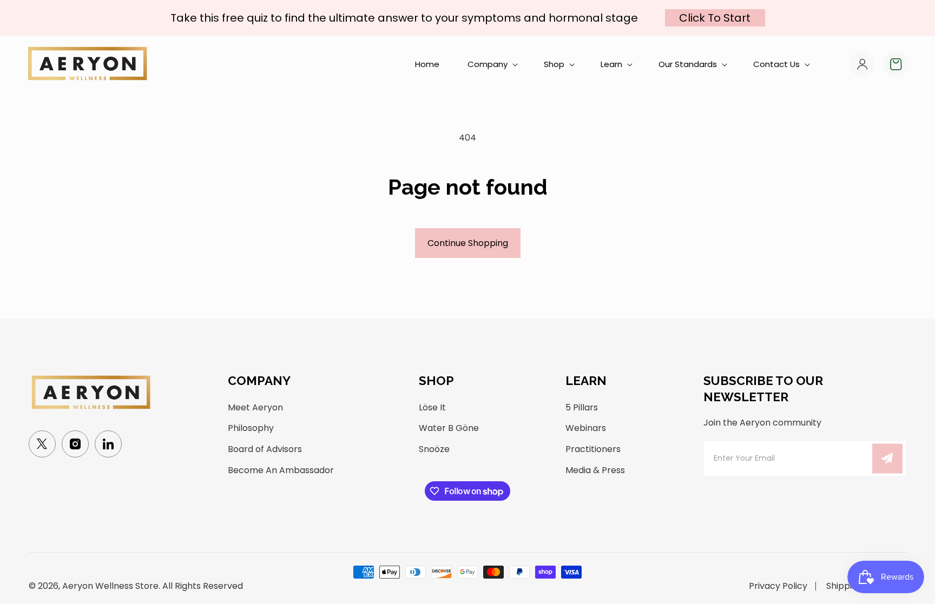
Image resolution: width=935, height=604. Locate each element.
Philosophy (251, 428)
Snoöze (434, 449)
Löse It (432, 407)
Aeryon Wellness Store (110, 586)
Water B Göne (449, 428)
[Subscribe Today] (887, 458)
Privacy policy (778, 586)
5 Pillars (581, 407)
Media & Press (595, 470)
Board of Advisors (265, 449)
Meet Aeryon (255, 407)
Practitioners (593, 449)
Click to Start (714, 17)
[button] (491, 64)
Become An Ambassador (281, 470)
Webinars (585, 428)
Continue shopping (467, 243)
